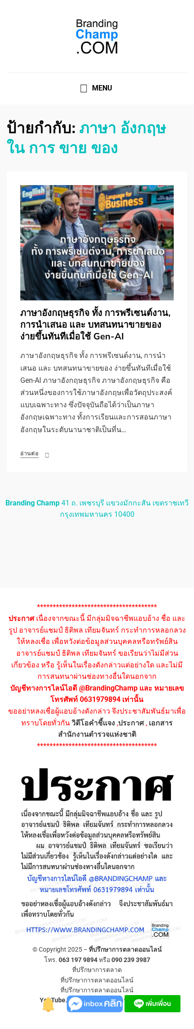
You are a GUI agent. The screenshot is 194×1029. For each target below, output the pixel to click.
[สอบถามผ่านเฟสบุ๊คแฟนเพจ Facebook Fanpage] (96, 1003)
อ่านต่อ (29, 453)
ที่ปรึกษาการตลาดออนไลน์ (125, 949)
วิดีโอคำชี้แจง (93, 723)
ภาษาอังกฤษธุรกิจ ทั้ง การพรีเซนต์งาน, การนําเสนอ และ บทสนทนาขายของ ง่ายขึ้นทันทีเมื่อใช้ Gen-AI (95, 325)
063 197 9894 (78, 959)
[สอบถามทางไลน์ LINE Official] (152, 1003)
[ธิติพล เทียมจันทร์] (48, 1003)
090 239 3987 (130, 959)
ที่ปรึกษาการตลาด (97, 969)
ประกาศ (131, 723)
